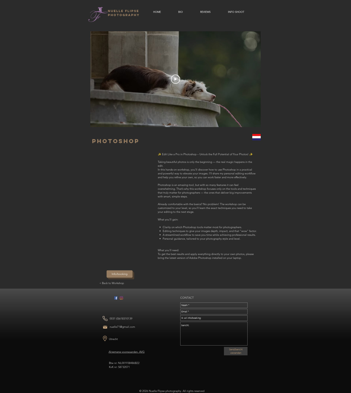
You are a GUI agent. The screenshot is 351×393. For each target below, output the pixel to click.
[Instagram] (121, 298)
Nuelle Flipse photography (124, 13)
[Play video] (175, 79)
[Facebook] (116, 298)
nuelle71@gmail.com (122, 326)
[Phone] (105, 318)
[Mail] (105, 327)
